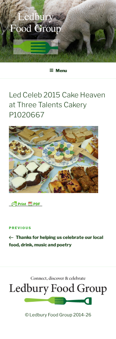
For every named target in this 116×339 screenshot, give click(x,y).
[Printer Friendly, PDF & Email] (25, 203)
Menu (61, 70)
